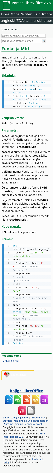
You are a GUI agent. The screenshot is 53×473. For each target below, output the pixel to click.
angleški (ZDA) (13, 20)
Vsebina (7, 29)
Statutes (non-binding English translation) (26, 420)
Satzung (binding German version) (23, 424)
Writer (26, 14)
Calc (36, 14)
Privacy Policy (38, 417)
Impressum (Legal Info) (15, 417)
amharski (34, 20)
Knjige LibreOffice (26, 390)
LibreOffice (10, 14)
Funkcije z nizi (10, 360)
